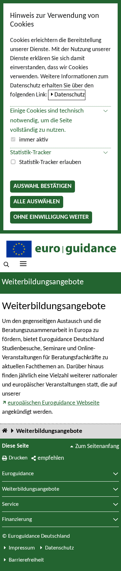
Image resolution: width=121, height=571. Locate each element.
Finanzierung (17, 519)
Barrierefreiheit (26, 560)
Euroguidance (18, 474)
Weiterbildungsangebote (49, 431)
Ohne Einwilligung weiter (51, 217)
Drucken (18, 458)
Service (10, 504)
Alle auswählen (36, 202)
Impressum (22, 548)
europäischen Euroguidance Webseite (53, 403)
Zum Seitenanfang (97, 446)
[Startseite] (4, 431)
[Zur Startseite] (60, 248)
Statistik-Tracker (30, 153)
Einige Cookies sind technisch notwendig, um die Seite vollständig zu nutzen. (47, 121)
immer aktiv (33, 140)
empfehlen (51, 458)
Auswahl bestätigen (42, 186)
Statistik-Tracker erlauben (50, 162)
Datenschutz (69, 95)
